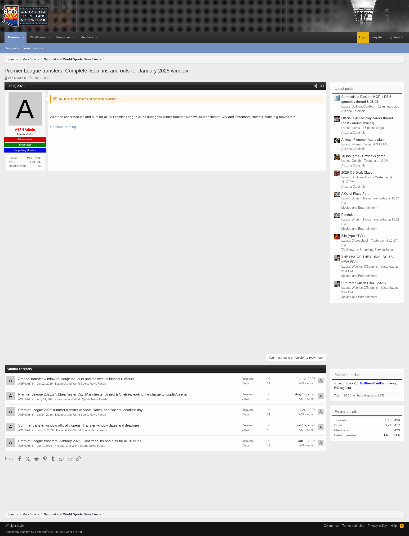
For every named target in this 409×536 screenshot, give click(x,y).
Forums (13, 37)
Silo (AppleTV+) (353, 236)
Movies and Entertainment (359, 207)
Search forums (33, 48)
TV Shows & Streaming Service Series (368, 250)
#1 (322, 86)
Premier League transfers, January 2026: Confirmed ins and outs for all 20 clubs (79, 441)
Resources (63, 37)
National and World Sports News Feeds (80, 383)
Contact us (331, 525)
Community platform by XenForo (43, 532)
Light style (16, 525)
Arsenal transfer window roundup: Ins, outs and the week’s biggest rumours (76, 379)
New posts (11, 48)
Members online (347, 375)
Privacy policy (377, 525)
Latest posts (344, 88)
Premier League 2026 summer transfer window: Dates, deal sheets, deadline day (80, 410)
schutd (338, 383)
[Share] (316, 86)
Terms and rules (353, 525)
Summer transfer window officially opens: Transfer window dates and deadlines (79, 425)
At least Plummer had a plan (362, 139)
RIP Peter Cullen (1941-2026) (363, 283)
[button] (24, 37)
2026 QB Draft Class (356, 172)
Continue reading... (64, 127)
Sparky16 (351, 383)
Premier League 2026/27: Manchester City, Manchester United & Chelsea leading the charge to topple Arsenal (102, 394)
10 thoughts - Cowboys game (363, 156)
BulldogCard (342, 388)
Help (394, 525)
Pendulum (348, 214)
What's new (38, 37)
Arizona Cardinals (353, 111)
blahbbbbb (392, 435)
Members (86, 37)
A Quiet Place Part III (356, 193)
